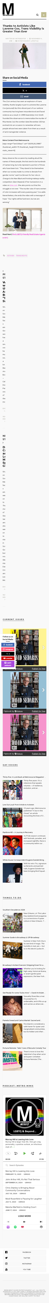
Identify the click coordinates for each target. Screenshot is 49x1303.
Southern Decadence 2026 (14, 910)
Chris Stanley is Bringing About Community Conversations (19, 1189)
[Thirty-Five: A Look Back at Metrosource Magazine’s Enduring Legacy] (12, 790)
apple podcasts (8, 664)
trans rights (21, 256)
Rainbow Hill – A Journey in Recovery (18, 832)
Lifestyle (34, 41)
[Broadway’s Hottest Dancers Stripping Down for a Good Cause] (12, 978)
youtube (9, 658)
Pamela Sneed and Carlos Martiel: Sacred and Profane (21, 1020)
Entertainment (24, 41)
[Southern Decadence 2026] (12, 922)
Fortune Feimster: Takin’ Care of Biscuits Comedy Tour (24, 1048)
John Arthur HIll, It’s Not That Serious (22, 1179)
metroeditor (20, 39)
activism (10, 256)
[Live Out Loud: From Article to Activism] (12, 817)
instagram (9, 649)
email (26, 96)
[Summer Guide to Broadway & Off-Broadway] (12, 950)
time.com (13, 185)
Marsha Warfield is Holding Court (20, 1207)
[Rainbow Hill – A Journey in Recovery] (12, 845)
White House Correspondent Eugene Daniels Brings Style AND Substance (24, 860)
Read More (5, 418)
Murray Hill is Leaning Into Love (19, 1171)
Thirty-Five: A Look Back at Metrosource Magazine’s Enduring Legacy (24, 777)
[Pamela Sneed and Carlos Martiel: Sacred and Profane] (12, 1033)
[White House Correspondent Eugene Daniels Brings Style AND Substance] (12, 873)
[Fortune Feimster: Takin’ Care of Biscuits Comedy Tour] (12, 1061)
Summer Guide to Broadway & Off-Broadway (21, 937)
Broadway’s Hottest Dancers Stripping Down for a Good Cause (23, 965)
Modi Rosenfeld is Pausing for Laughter (23, 1198)
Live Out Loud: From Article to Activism (18, 805)
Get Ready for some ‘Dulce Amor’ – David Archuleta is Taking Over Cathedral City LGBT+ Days (24, 993)
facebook (26, 84)
